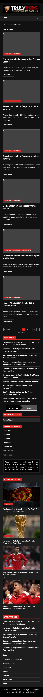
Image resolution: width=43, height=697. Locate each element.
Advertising (7, 679)
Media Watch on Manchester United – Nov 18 (21, 191)
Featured (6, 435)
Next (23, 333)
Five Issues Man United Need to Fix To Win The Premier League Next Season (21, 495)
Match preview (8, 451)
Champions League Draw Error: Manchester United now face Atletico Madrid (21, 592)
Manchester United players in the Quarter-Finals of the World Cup (21, 526)
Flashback (7, 443)
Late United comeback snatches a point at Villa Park (21, 241)
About (5, 683)
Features (6, 439)
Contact (6, 675)
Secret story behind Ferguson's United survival (21, 91)
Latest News (16, 53)
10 (19, 333)
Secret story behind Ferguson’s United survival (21, 141)
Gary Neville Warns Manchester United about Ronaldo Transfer (21, 558)
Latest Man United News (12, 659)
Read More (8, 75)
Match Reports (26, 250)
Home (5, 655)
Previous (7, 329)
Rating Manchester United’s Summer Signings (21, 381)
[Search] (38, 18)
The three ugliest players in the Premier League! (21, 44)
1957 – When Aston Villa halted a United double (21, 288)
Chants (5, 671)
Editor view (8, 53)
